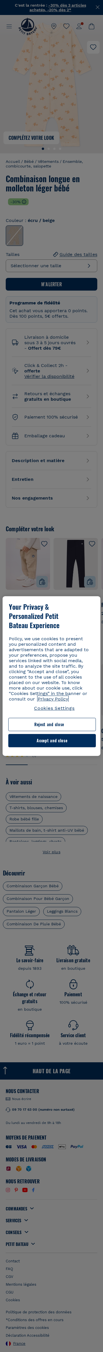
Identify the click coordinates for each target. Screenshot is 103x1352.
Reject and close (49, 725)
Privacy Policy (53, 699)
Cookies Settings (54, 708)
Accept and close (52, 740)
